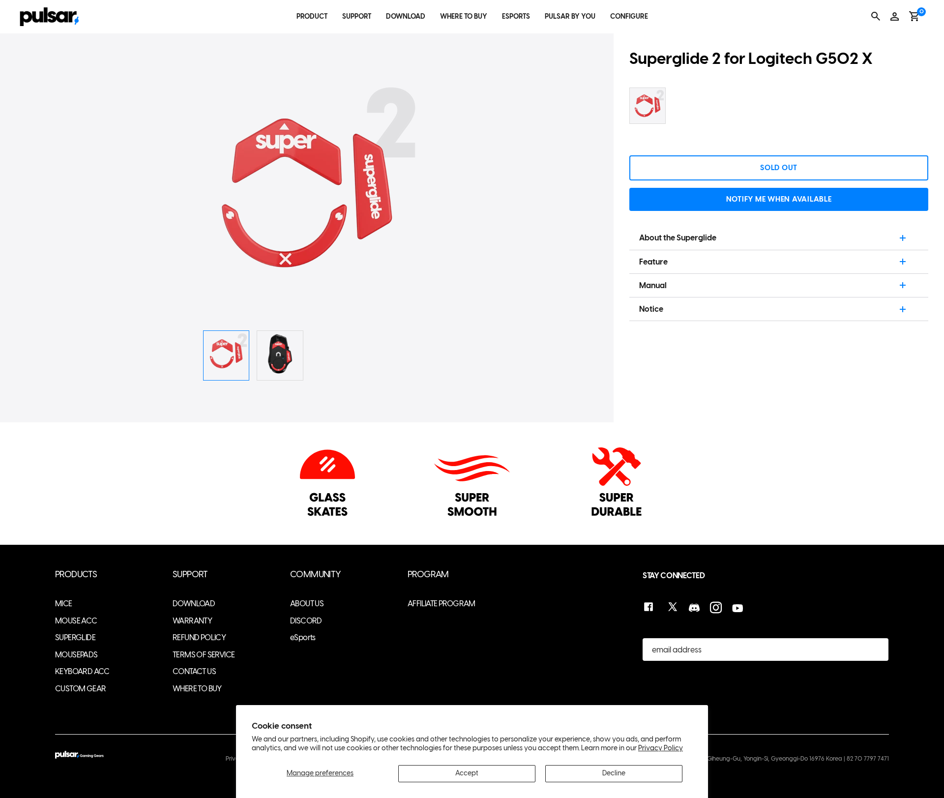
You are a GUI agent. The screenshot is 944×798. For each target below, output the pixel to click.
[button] (530, 194)
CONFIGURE (629, 16)
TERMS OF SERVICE (204, 654)
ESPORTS (516, 16)
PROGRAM (428, 574)
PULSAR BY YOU (570, 16)
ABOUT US (307, 603)
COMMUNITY (315, 574)
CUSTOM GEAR (80, 688)
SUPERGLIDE (75, 637)
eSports (303, 637)
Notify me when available (779, 199)
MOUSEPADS (76, 654)
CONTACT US (194, 671)
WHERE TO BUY (463, 16)
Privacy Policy (660, 748)
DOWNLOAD (405, 16)
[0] (914, 16)
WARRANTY (192, 620)
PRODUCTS (76, 574)
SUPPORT (356, 16)
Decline (613, 773)
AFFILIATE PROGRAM (441, 603)
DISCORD (306, 620)
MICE (63, 603)
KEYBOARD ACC (82, 671)
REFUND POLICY (199, 637)
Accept (466, 773)
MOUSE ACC (76, 620)
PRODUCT (311, 16)
